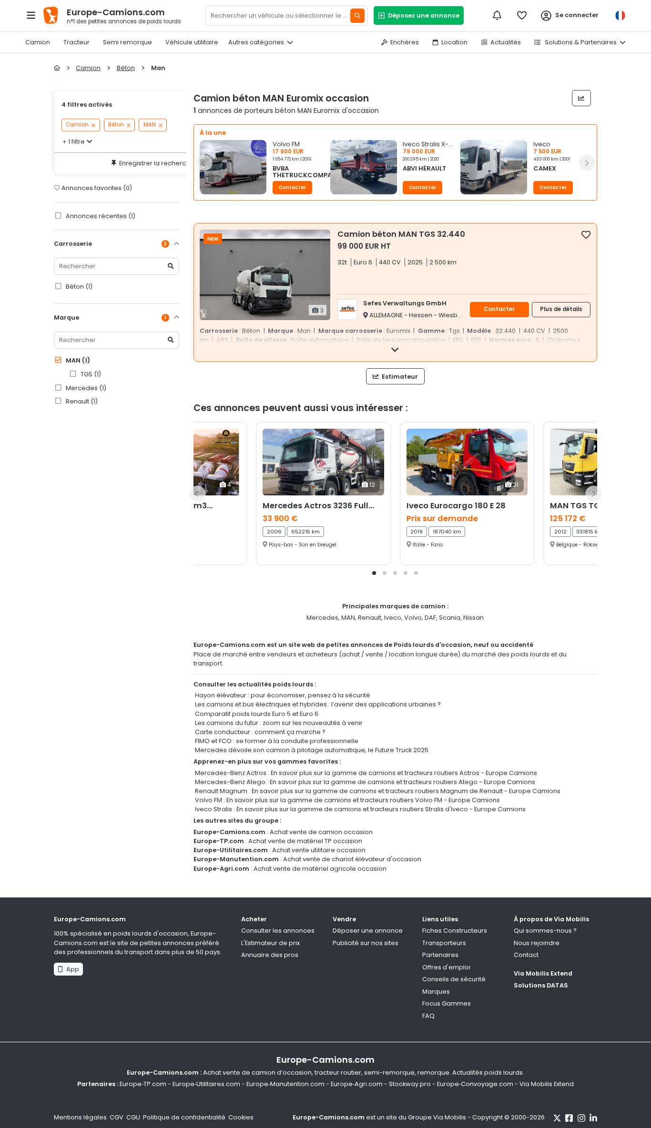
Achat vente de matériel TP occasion (305, 841)
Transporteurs (444, 943)
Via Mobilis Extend (543, 973)
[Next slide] (586, 162)
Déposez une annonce (422, 15)
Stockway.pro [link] (410, 1084)
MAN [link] (149, 125)
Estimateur (399, 377)
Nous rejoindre (536, 943)
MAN (77, 360)
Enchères (404, 42)
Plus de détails (561, 309)
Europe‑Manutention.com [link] (285, 1084)
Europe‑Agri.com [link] (357, 1084)
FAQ (428, 1016)
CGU (133, 1117)
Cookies (241, 1117)
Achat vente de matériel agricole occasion (320, 869)
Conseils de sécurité (454, 979)
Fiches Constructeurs (454, 931)
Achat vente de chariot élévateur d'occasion (352, 859)
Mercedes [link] (85, 388)
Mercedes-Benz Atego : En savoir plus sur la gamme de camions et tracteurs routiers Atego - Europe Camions (365, 782)
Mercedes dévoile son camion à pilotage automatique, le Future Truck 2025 (311, 750)
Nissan (473, 618)
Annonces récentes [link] (99, 216)
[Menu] (31, 15)
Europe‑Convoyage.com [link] (475, 1084)
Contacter (292, 187)
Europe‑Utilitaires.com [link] (206, 1084)
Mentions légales (80, 1117)
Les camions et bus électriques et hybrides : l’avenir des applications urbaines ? (318, 704)
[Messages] (497, 15)
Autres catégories (256, 42)
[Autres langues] (620, 15)
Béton (78, 286)
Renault (369, 618)
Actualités (505, 42)
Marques (436, 991)
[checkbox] (585, 234)
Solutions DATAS (541, 985)
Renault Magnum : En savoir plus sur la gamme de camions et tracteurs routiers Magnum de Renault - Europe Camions (377, 791)
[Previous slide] (204, 162)
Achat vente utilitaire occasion (319, 850)
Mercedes (322, 618)
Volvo (413, 618)
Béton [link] (116, 125)
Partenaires (440, 955)
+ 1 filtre (73, 142)
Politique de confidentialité (184, 1117)
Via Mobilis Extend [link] (546, 1084)
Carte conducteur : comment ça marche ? (260, 732)
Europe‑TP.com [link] (143, 1084)
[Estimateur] (581, 98)
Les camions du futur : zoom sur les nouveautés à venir (279, 723)
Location (454, 42)
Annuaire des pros (269, 955)
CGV (116, 1117)
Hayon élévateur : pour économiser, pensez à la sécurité (282, 695)
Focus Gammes (446, 1003)
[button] (265, 170)
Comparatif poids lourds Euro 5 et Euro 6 (256, 714)
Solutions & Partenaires (580, 42)
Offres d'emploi (446, 967)
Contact (526, 955)
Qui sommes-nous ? (545, 931)
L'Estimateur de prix (270, 943)
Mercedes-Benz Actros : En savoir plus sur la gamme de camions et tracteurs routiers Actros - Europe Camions (366, 773)
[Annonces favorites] (522, 15)
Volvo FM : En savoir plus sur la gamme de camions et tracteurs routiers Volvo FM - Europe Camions (347, 800)
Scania (449, 618)
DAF (430, 618)
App (71, 969)
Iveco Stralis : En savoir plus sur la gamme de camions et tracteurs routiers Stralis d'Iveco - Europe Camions (360, 809)
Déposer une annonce (368, 931)
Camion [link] (77, 125)
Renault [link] (81, 401)
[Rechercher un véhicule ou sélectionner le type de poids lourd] (357, 16)
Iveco (392, 618)
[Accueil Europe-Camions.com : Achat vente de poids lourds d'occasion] (57, 68)
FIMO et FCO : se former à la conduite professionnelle (276, 741)
